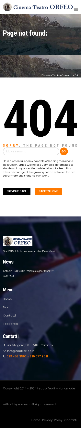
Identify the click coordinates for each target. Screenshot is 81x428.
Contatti (9, 315)
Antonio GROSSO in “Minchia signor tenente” (28, 271)
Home (7, 299)
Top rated (10, 324)
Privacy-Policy (52, 420)
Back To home (48, 191)
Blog (6, 307)
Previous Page (17, 191)
